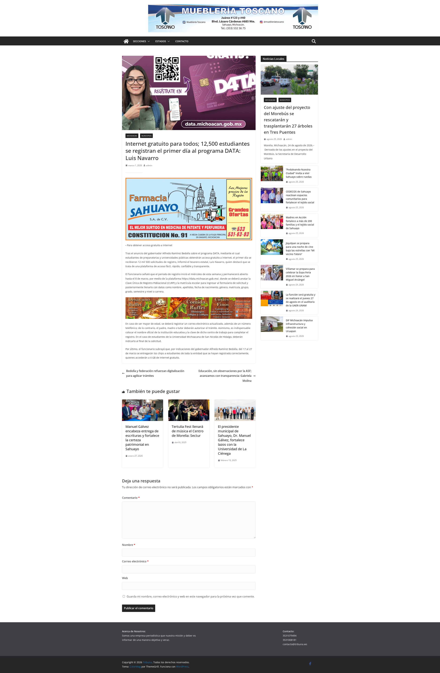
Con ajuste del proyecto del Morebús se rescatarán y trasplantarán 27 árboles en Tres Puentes (288, 119)
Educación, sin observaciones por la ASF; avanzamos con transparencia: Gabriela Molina (225, 376)
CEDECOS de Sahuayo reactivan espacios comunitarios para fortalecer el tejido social (300, 197)
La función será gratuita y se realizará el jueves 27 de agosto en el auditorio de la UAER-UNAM (300, 300)
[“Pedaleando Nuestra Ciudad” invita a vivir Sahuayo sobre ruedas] (272, 176)
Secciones (139, 41)
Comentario (131, 498)
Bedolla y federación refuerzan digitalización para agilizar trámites (155, 373)
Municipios (146, 136)
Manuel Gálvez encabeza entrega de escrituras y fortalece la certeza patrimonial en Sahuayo (142, 437)
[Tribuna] (126, 41)
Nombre (128, 545)
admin (149, 165)
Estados (160, 41)
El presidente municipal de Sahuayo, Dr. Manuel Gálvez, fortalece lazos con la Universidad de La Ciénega (234, 440)
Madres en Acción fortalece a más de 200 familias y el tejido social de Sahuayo (300, 223)
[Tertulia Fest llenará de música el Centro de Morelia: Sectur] (188, 402)
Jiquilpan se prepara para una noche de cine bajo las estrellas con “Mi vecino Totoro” (300, 249)
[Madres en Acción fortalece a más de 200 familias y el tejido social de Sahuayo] (272, 225)
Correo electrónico (135, 561)
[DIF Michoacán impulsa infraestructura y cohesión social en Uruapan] (272, 328)
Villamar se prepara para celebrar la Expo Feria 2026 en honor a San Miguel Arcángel (300, 274)
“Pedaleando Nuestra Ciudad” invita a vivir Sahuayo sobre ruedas (299, 173)
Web (125, 578)
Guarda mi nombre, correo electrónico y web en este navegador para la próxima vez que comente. (191, 596)
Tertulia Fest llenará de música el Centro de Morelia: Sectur (188, 431)
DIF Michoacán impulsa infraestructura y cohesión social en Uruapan (299, 326)
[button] (148, 41)
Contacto (181, 41)
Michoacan (132, 136)
